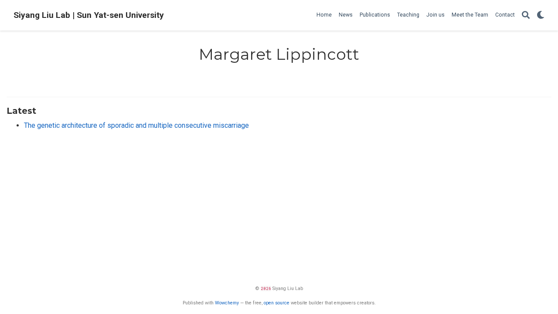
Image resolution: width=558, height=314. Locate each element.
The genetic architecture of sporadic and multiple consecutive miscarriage (136, 125)
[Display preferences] (540, 15)
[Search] (526, 15)
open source (276, 303)
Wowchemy (227, 303)
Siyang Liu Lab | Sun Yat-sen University (89, 15)
